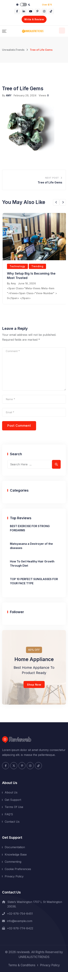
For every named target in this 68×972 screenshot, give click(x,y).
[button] (56, 202)
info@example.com (19, 921)
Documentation (15, 847)
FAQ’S (9, 814)
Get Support (13, 799)
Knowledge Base (16, 854)
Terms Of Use (14, 807)
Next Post (52, 177)
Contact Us (12, 821)
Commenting (13, 861)
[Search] (62, 30)
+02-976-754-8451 (20, 913)
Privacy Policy (14, 876)
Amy (13, 283)
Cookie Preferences (18, 869)
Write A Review (34, 19)
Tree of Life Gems (50, 182)
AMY (9, 95)
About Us (11, 792)
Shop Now (34, 684)
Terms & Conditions (21, 965)
